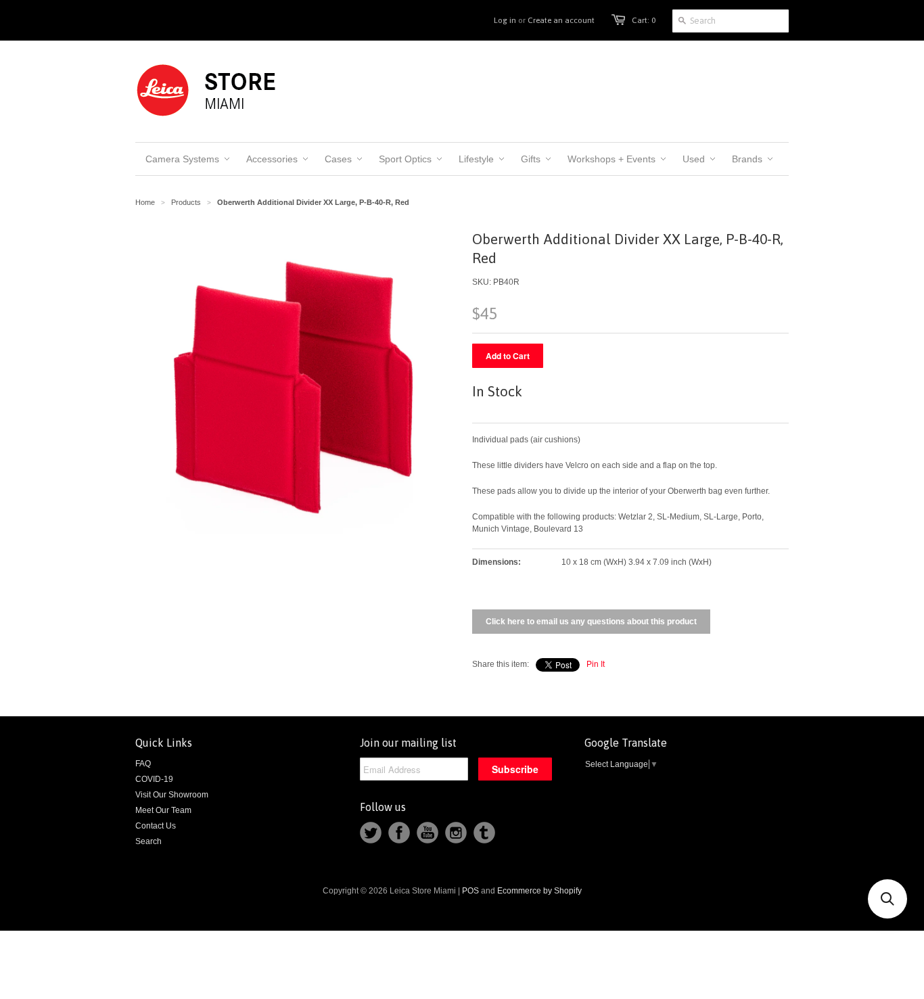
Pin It (595, 664)
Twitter (371, 832)
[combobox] (730, 20)
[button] (887, 899)
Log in (505, 20)
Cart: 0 (643, 20)
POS (470, 891)
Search (148, 841)
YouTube (427, 832)
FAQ (143, 763)
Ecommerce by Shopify (539, 891)
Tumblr (484, 832)
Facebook (399, 832)
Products (186, 202)
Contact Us (155, 826)
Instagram (456, 832)
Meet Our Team (163, 810)
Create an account (561, 20)
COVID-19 (154, 779)
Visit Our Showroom (171, 794)
